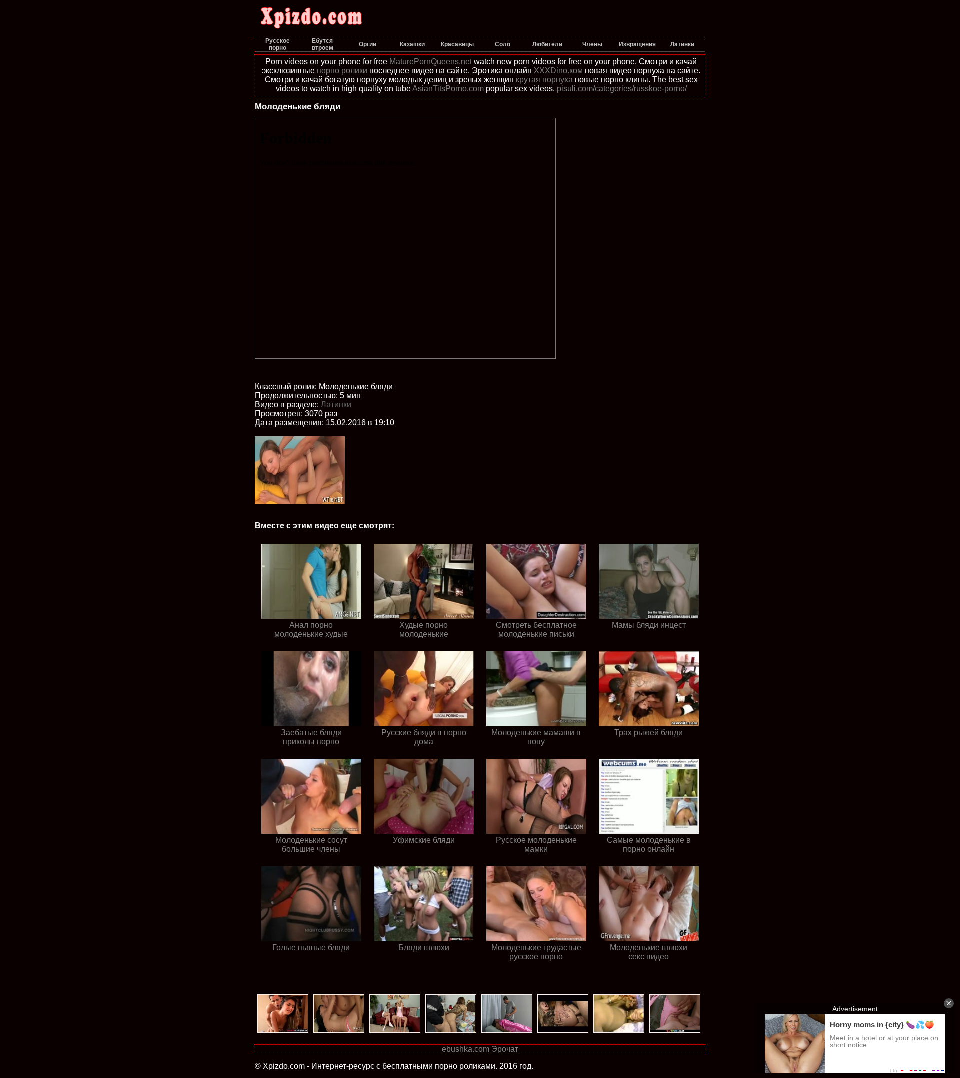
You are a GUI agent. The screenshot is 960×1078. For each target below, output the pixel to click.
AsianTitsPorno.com (448, 88)
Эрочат (505, 1049)
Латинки (336, 404)
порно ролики (342, 70)
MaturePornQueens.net (431, 61)
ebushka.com (466, 1049)
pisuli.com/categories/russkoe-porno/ (622, 88)
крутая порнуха (544, 79)
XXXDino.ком (558, 70)
